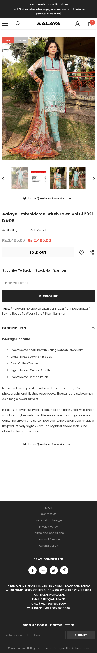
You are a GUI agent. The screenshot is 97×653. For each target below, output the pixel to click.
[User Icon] (77, 23)
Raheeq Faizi (80, 648)
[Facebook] (32, 570)
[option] (48, 98)
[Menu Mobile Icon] (5, 23)
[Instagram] (43, 570)
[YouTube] (54, 570)
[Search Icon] (18, 23)
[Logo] (49, 23)
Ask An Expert (64, 198)
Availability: (10, 230)
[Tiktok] (64, 570)
